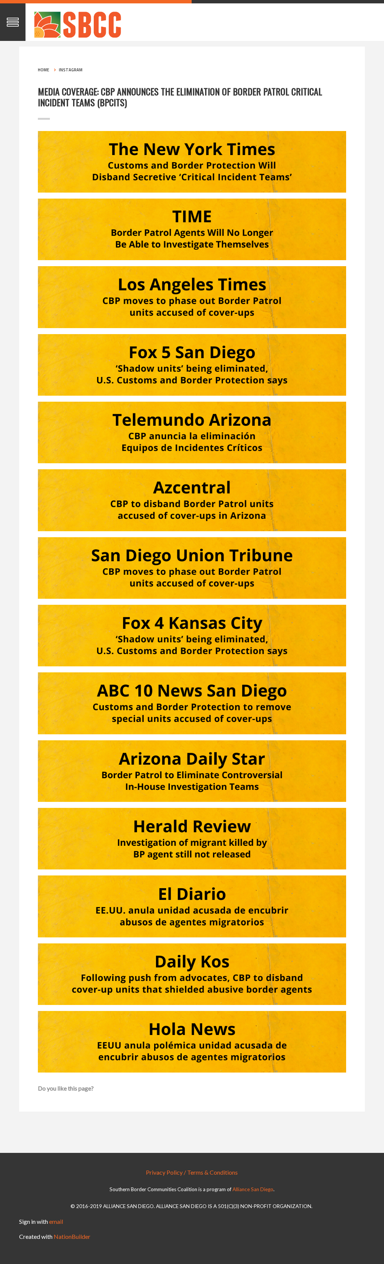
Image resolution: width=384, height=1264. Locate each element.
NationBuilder (72, 1236)
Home (43, 70)
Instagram (70, 70)
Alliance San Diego (252, 1189)
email (56, 1221)
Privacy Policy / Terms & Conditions (192, 1172)
